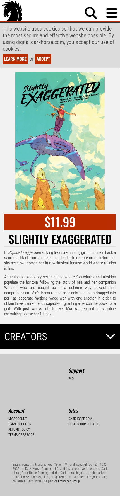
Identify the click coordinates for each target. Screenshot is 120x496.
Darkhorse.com (80, 419)
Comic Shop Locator (83, 424)
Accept (43, 58)
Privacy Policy (19, 424)
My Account (17, 419)
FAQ (71, 379)
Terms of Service (21, 435)
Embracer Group (69, 481)
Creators (25, 337)
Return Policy (19, 429)
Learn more (15, 58)
